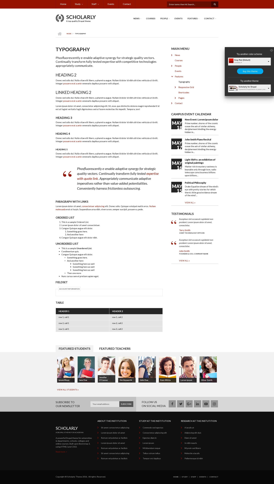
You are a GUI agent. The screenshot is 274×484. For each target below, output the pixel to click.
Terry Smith (184, 230)
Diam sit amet (191, 438)
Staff (94, 4)
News (136, 18)
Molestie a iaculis (192, 453)
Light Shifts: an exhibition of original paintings (200, 161)
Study (77, 4)
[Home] (60, 17)
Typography (184, 81)
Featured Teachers (114, 348)
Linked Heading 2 (73, 92)
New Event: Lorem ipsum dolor (201, 119)
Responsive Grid (186, 87)
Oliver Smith (206, 380)
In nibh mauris (191, 443)
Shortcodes (183, 92)
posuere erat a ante (72, 83)
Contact (127, 4)
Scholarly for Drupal (247, 87)
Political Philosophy (195, 182)
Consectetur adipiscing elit (155, 432)
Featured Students (74, 348)
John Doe (144, 380)
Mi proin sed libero (193, 448)
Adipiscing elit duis (193, 432)
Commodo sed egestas (153, 427)
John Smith (184, 251)
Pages (181, 98)
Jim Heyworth (126, 380)
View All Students (67, 389)
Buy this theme (250, 71)
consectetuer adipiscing (93, 206)
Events (111, 4)
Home (63, 4)
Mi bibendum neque (151, 448)
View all (189, 202)
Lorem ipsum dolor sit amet (113, 432)
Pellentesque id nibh (194, 458)
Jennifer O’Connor (103, 378)
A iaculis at (189, 427)
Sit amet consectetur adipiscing (115, 427)
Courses (150, 18)
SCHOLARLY (81, 17)
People (164, 18)
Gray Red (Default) (242, 60)
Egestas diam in (150, 438)
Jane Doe (83, 380)
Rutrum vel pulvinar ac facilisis (114, 438)
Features (193, 18)
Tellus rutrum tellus (151, 453)
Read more (61, 451)
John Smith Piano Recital (198, 139)
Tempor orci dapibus (152, 458)
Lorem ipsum (186, 380)
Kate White (165, 380)
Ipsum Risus (64, 380)
